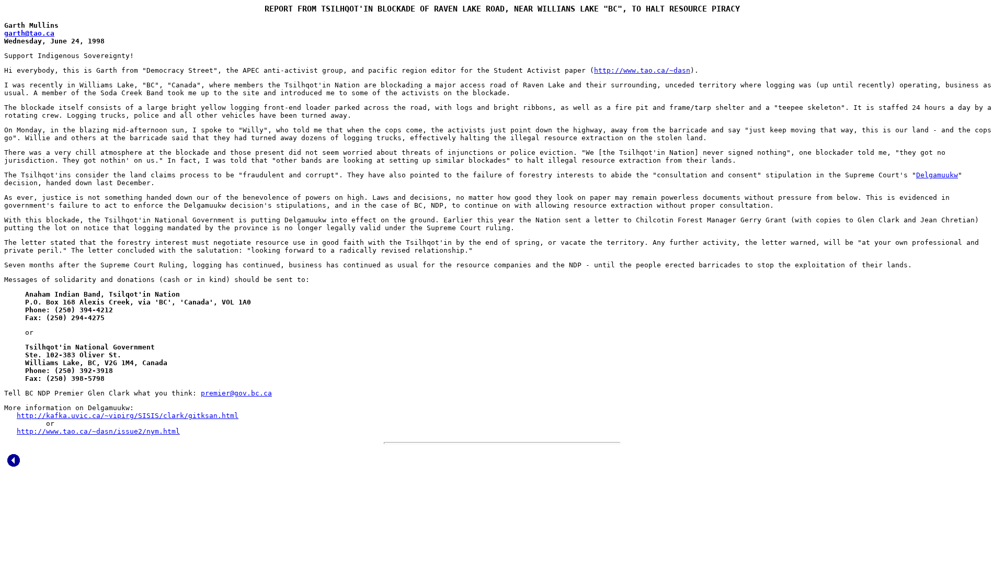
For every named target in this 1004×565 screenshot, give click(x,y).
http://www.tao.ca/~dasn (642, 70)
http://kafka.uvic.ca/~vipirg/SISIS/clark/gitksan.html (127, 416)
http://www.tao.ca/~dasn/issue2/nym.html (98, 431)
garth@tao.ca (29, 33)
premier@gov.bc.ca (236, 393)
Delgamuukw (937, 175)
